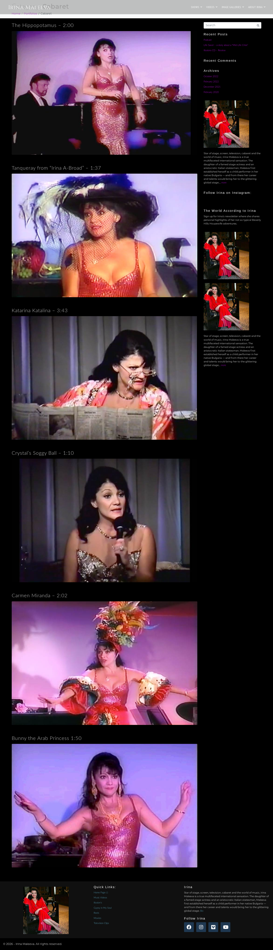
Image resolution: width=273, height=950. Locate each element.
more (224, 183)
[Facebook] (189, 927)
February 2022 (211, 81)
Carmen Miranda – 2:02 (40, 595)
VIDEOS (210, 7)
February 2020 (211, 92)
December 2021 (212, 87)
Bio (201, 911)
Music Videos (100, 897)
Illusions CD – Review (214, 50)
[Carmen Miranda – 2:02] (104, 663)
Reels (96, 913)
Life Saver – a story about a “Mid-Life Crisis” (226, 45)
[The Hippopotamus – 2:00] (104, 92)
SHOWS (195, 7)
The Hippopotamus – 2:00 (43, 25)
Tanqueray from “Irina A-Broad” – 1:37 (56, 168)
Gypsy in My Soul (103, 908)
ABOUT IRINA (255, 7)
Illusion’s (98, 903)
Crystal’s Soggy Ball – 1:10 (43, 453)
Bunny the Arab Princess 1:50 (47, 738)
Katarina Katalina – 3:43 (40, 310)
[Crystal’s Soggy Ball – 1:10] (104, 520)
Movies (97, 918)
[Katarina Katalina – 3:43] (104, 377)
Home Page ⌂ (101, 892)
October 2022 (211, 76)
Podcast (208, 40)
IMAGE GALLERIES (231, 7)
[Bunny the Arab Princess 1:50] (104, 805)
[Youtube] (225, 927)
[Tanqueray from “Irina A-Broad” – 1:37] (104, 235)
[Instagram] (201, 927)
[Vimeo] (213, 927)
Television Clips (101, 923)
